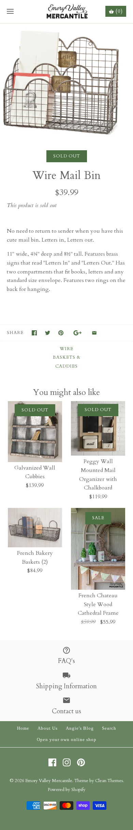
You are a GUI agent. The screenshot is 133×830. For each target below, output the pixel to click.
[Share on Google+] (78, 332)
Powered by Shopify (67, 790)
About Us (48, 728)
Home (23, 728)
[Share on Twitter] (47, 332)
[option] (66, 80)
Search (109, 728)
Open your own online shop (67, 739)
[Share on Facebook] (34, 332)
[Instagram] (67, 762)
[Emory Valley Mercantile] (67, 11)
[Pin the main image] (60, 332)
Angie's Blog (80, 728)
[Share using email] (94, 332)
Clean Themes (109, 781)
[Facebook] (52, 762)
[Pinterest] (81, 762)
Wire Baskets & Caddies (66, 357)
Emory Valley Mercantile (48, 781)
